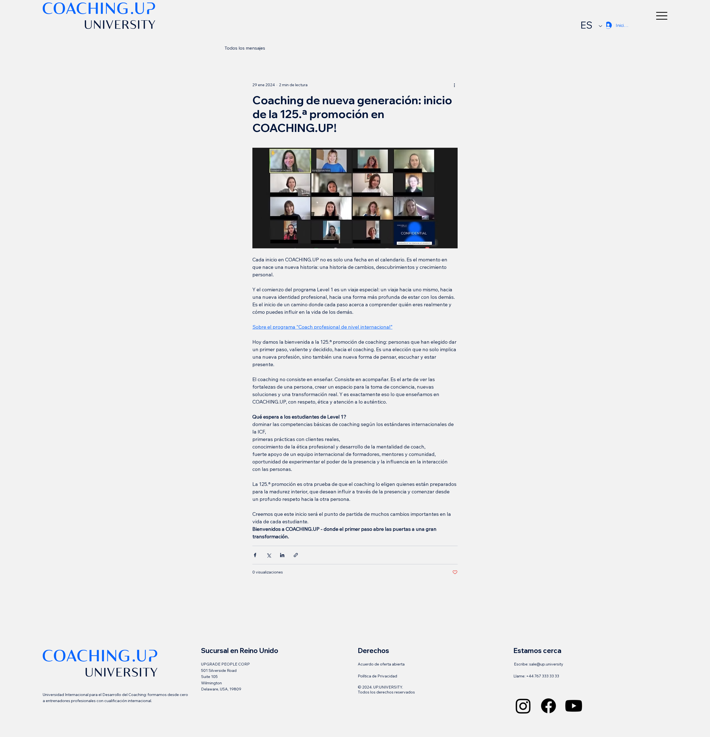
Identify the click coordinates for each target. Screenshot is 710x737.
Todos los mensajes (245, 48)
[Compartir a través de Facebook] (255, 555)
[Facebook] (548, 706)
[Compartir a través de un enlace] (295, 555)
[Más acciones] (454, 84)
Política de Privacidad (377, 676)
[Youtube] (574, 706)
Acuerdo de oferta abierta (381, 664)
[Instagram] (523, 706)
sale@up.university (546, 664)
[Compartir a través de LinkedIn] (282, 555)
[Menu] (661, 15)
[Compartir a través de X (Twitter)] (268, 555)
